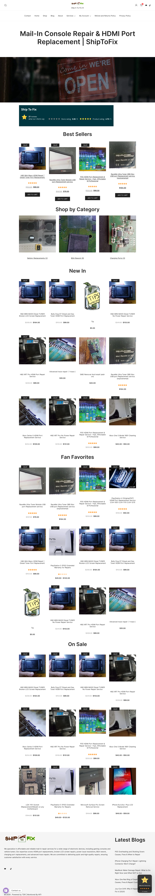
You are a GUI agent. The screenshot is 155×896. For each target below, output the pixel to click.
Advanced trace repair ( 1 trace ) (62, 372)
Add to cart (32, 194)
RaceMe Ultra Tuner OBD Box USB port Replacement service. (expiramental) (122, 376)
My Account (84, 16)
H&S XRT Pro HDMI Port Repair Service (32, 375)
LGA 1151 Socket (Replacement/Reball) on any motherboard (32, 807)
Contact (27, 16)
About (60, 16)
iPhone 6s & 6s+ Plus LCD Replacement (122, 806)
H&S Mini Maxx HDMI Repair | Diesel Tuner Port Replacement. (32, 562)
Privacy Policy (125, 16)
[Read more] (32, 780)
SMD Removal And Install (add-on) (92, 375)
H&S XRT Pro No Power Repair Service (62, 437)
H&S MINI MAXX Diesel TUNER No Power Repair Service (122, 315)
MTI (39, 894)
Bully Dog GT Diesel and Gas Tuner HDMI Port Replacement (62, 315)
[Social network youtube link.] (146, 5)
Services (70, 16)
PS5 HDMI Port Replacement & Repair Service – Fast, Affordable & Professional (92, 435)
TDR (24, 894)
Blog (52, 16)
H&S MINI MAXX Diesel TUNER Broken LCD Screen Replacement (32, 315)
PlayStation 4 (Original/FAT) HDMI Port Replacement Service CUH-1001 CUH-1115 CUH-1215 (122, 500)
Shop (45, 16)
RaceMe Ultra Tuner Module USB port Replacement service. (32, 506)
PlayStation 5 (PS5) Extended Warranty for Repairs (62, 567)
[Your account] (136, 5)
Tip (92, 322)
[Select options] (122, 410)
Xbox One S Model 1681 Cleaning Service (122, 437)
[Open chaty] (6, 890)
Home (36, 16)
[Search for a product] (5, 5)
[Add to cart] (32, 291)
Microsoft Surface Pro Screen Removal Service (92, 806)
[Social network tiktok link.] (150, 5)
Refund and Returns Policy (105, 16)
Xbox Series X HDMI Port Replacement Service (32, 437)
